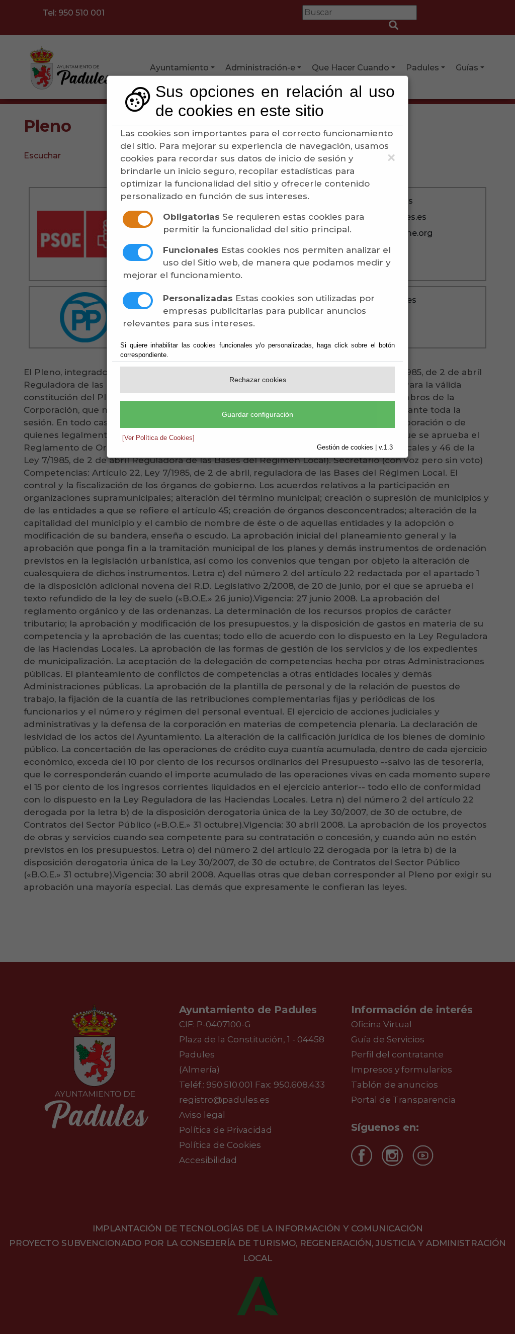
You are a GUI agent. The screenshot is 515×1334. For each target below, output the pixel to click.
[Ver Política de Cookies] (158, 437)
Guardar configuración (257, 414)
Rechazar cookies (257, 380)
